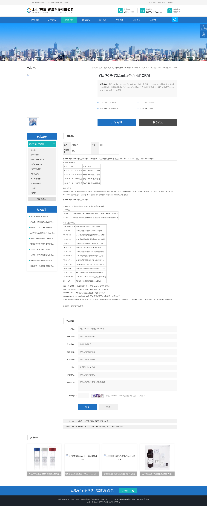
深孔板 (33, 150)
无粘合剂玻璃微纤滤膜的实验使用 (43, 260)
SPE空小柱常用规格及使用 (40, 249)
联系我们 (170, 2)
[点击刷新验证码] (98, 396)
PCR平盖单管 (36, 169)
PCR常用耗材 (36, 179)
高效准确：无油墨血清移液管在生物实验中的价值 (43, 266)
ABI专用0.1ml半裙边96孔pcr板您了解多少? (43, 233)
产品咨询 (116, 122)
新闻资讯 (86, 20)
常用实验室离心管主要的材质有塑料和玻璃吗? (43, 244)
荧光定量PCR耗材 (123, 68)
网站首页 (35, 20)
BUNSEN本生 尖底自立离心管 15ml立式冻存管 (44, 474)
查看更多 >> (41, 199)
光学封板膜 (35, 155)
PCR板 (33, 188)
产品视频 (119, 20)
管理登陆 (145, 499)
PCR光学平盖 (36, 183)
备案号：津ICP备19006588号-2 (106, 499)
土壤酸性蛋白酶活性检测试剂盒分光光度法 (119, 474)
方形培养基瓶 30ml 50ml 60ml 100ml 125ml (81, 474)
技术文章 (103, 20)
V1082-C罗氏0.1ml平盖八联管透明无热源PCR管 (90, 421)
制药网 (139, 499)
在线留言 (161, 2)
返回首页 (152, 2)
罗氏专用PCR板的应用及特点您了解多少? (43, 222)
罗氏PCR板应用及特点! (39, 216)
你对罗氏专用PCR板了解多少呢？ (43, 227)
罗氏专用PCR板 (138, 68)
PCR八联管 (35, 174)
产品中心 (69, 20)
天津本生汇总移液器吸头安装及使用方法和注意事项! (43, 255)
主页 (104, 68)
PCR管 (33, 193)
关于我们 (52, 20)
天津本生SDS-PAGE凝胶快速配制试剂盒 (157, 474)
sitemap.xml (123, 499)
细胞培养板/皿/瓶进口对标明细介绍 (43, 238)
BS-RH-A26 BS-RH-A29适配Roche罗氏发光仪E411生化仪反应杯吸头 (98, 427)
